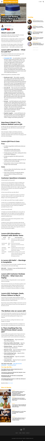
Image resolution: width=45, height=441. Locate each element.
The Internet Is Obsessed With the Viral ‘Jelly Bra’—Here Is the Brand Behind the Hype (13, 373)
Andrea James (8, 25)
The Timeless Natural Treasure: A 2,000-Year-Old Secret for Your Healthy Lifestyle (13, 379)
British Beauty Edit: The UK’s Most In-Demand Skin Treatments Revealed (12, 376)
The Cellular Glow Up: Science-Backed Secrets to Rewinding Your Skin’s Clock (12, 370)
